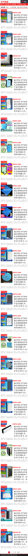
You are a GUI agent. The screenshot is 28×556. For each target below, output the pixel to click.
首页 (1, 4)
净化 (4, 28)
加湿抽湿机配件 (9, 28)
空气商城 (4, 2)
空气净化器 (6, 4)
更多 (24, 4)
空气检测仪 (20, 4)
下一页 (14, 552)
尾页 (18, 552)
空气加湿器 (13, 4)
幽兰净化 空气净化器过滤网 (19, 28)
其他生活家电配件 (8, 71)
